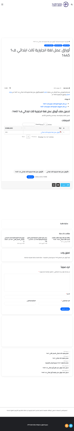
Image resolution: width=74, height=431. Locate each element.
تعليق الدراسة (10, 410)
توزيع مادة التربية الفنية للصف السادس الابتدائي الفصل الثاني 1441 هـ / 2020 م (14, 239)
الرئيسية (67, 41)
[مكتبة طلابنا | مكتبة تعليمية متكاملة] (60, 4)
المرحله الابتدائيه (60, 41)
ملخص (37, 410)
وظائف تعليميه (47, 410)
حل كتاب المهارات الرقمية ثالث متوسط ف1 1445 (53, 106)
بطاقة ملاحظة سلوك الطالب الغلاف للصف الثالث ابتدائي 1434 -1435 (61, 239)
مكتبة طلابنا (65, 88)
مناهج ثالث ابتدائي (49, 45)
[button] (68, 128)
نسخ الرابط (30, 177)
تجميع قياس (64, 410)
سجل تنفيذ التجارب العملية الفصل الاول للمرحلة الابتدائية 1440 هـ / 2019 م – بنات (37, 239)
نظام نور (21, 410)
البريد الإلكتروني (65, 301)
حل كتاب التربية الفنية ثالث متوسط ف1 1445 (55, 103)
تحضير (41, 410)
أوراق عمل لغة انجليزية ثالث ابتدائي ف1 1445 (28, 171)
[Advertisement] (37, 23)
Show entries (46, 124)
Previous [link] (34, 136)
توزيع (30, 410)
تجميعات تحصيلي (56, 410)
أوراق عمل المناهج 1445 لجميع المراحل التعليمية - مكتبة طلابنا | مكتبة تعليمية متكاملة (45, 257)
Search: (38, 124)
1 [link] (28, 136)
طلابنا (45, 92)
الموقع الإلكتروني (31, 301)
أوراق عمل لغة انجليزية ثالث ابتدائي (50, 132)
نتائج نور (16, 410)
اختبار (34, 410)
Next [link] (23, 136)
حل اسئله (26, 410)
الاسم (68, 294)
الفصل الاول (66, 45)
